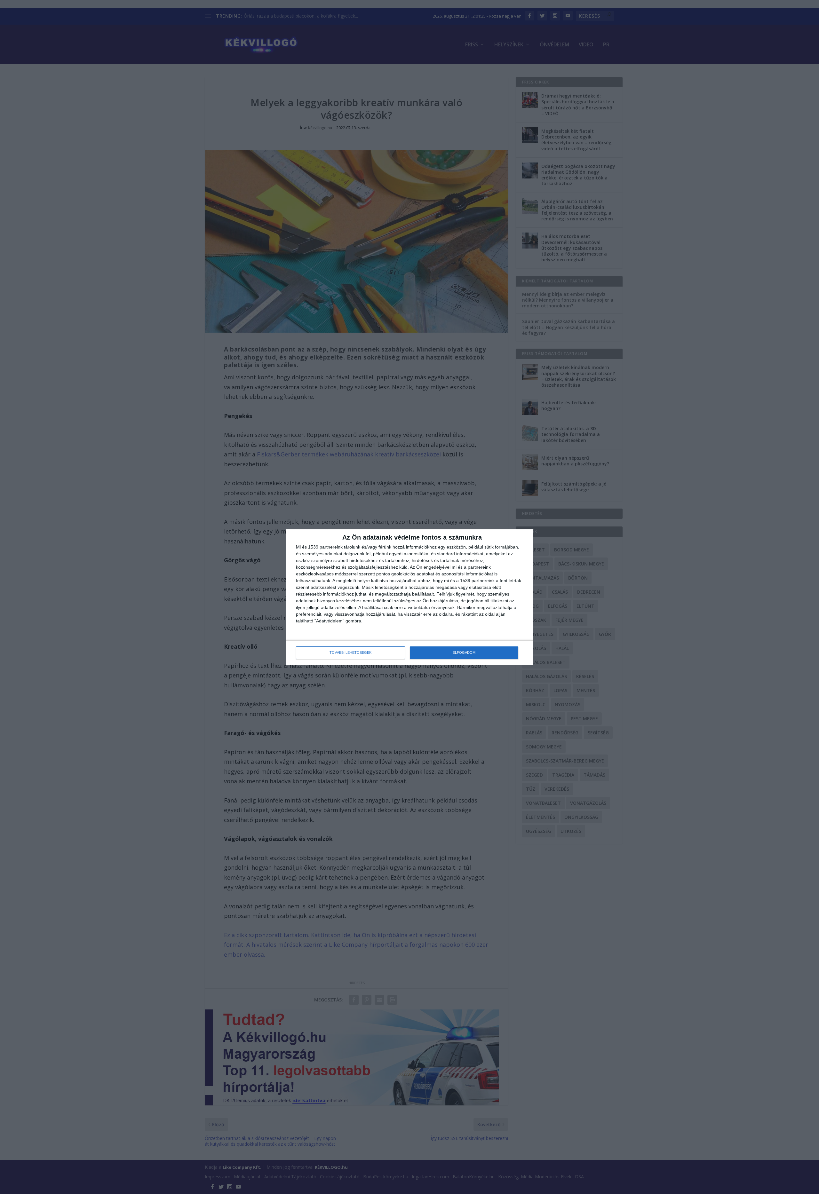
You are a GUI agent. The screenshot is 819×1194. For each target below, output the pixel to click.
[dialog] (409, 597)
